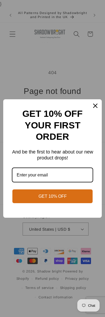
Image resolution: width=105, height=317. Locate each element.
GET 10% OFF (52, 196)
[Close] (95, 105)
